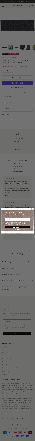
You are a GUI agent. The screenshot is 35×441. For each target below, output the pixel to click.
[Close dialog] (32, 209)
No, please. (17, 229)
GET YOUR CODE (17, 227)
